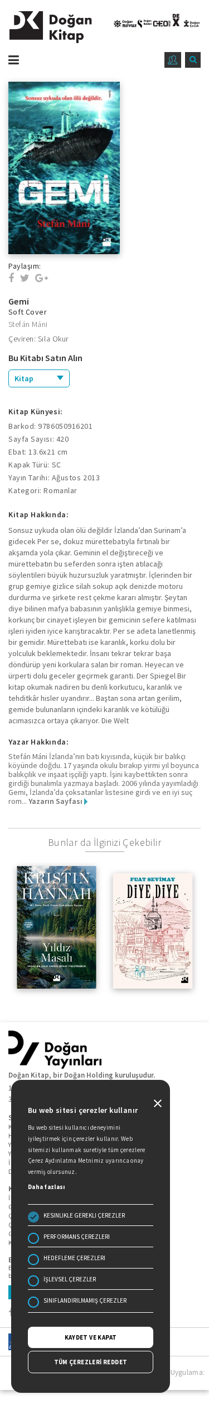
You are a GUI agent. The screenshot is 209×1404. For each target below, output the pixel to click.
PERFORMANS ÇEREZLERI (76, 1237)
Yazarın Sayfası (56, 801)
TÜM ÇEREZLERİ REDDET (91, 1362)
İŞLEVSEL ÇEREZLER (69, 1279)
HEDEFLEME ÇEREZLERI (74, 1258)
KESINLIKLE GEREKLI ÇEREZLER (84, 1215)
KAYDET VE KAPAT (91, 1337)
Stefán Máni (27, 324)
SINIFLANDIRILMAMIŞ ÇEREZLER (85, 1300)
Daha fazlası (46, 1187)
